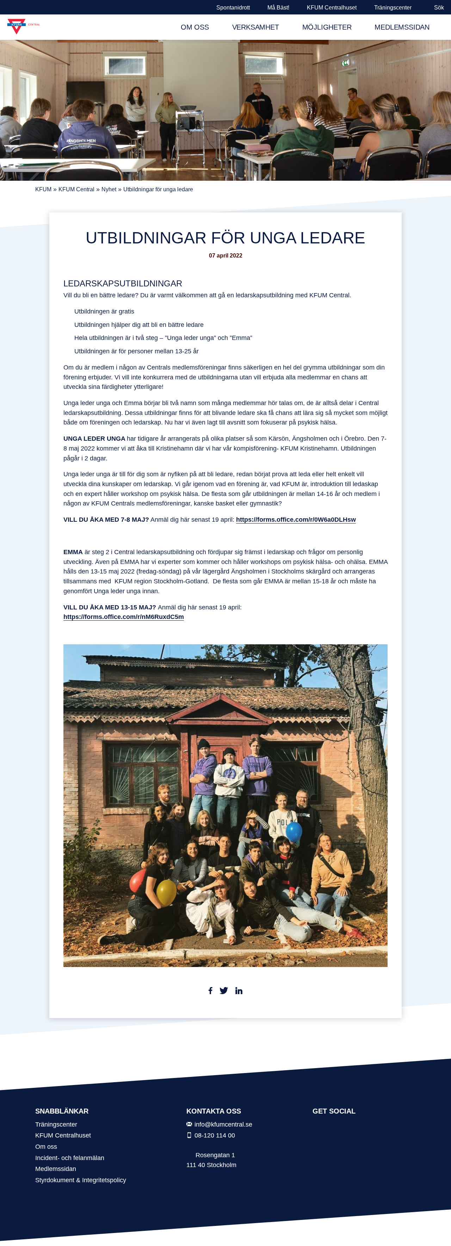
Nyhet (108, 189)
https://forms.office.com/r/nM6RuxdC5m (123, 616)
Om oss (46, 1146)
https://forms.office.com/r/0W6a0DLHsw (296, 519)
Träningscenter (393, 8)
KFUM (43, 189)
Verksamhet (255, 27)
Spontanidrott (233, 8)
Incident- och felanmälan (69, 1157)
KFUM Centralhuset (332, 8)
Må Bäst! (278, 8)
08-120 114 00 (214, 1135)
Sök (439, 8)
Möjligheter (327, 27)
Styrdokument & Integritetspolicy (80, 1180)
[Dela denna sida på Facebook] (210, 992)
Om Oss (195, 27)
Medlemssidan (402, 27)
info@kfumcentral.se (223, 1124)
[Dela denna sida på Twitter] (224, 992)
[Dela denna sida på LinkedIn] (238, 992)
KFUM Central (76, 189)
